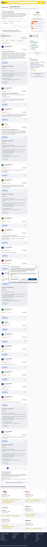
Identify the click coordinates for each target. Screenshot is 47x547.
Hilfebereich (14, 536)
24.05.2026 (9, 250)
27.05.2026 (9, 263)
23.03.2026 (3, 409)
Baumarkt (12, 499)
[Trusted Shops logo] (4, 2)
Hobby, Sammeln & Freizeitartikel (6, 502)
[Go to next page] (22, 468)
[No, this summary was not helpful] (26, 26)
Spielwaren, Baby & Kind (15, 515)
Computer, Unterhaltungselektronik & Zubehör (8, 501)
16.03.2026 (3, 141)
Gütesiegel (2, 535)
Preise (37, 537)
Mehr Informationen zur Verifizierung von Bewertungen (14, 482)
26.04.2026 (9, 112)
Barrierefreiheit (16, 545)
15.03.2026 (9, 127)
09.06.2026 (9, 325)
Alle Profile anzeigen (37, 76)
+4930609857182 (34, 44)
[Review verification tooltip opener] (20, 6)
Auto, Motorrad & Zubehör (5, 499)
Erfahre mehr (24, 487)
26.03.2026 (9, 49)
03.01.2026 (9, 233)
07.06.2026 (9, 337)
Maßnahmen (7, 474)
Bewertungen (3, 537)
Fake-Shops (14, 535)
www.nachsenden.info (34, 45)
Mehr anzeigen (32, 68)
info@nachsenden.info (34, 47)
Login (36, 541)
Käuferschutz (3, 536)
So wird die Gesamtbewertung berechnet (37, 30)
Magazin (25, 535)
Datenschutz (7, 545)
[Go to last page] (25, 468)
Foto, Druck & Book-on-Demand (36, 499)
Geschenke (27, 501)
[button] (41, 3)
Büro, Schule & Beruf (33, 70)
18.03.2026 (3, 445)
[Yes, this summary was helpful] (24, 26)
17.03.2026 (9, 434)
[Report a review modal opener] (25, 63)
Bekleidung (27, 514)
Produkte (37, 535)
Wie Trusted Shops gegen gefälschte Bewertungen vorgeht (12, 31)
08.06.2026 (9, 312)
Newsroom (25, 537)
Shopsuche (14, 537)
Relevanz (24, 38)
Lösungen (37, 536)
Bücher (3, 515)
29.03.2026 (9, 276)
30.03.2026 (3, 67)
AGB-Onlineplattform (23, 545)
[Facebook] (37, 55)
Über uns (25, 536)
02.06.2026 (9, 91)
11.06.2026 (9, 221)
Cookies (12, 545)
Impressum (3, 545)
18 (20, 468)
